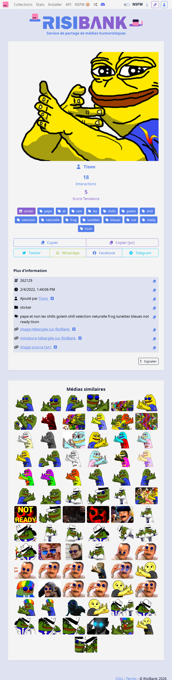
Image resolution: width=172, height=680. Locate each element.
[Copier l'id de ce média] (154, 281)
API (68, 4)
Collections (23, 4)
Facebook (106, 252)
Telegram (143, 252)
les (94, 211)
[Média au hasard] (95, 4)
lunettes (93, 220)
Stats (40, 4)
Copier (52, 242)
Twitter (34, 252)
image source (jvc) (36, 347)
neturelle (52, 220)
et (64, 211)
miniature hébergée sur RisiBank (48, 338)
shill (149, 211)
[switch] (127, 5)
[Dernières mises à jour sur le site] (147, 4)
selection (28, 220)
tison (88, 228)
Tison (88, 167)
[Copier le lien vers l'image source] (154, 347)
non (78, 211)
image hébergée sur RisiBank (45, 329)
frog (73, 220)
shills (111, 211)
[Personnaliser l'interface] (155, 4)
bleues (115, 220)
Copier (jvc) (125, 242)
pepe (47, 211)
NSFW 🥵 (82, 4)
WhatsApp (70, 252)
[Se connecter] (164, 4)
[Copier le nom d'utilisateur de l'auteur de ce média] (154, 299)
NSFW (137, 4)
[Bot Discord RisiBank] (103, 4)
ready (150, 220)
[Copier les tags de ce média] (154, 317)
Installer (55, 4)
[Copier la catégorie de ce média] (154, 308)
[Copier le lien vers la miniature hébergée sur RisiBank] (154, 338)
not (133, 220)
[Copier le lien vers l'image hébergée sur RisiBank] (154, 329)
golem (131, 211)
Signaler (150, 361)
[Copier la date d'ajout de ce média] (154, 290)
